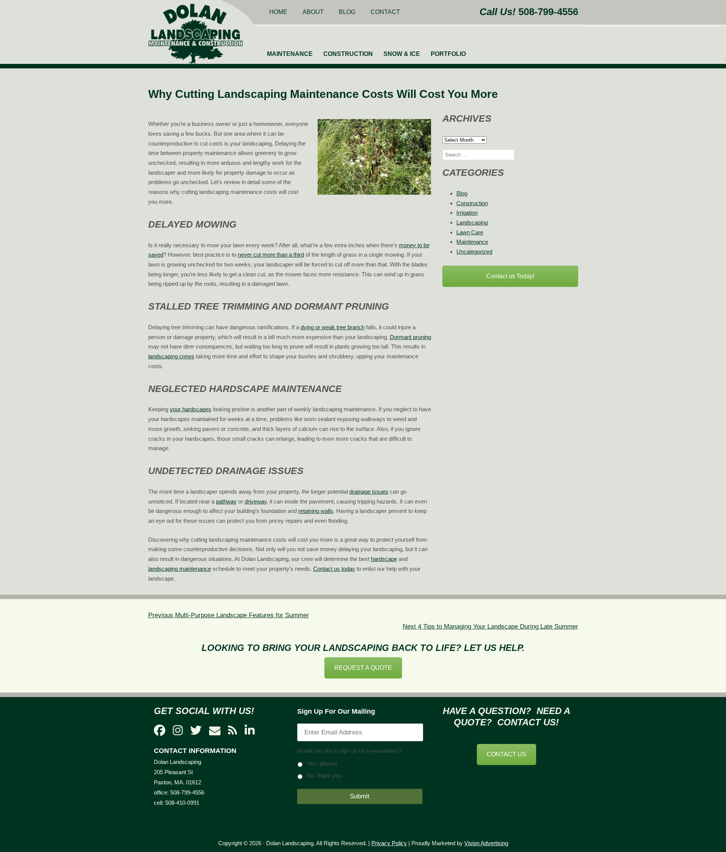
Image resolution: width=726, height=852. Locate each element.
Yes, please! (322, 764)
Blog (347, 12)
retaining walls (315, 511)
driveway (256, 501)
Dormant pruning (410, 337)
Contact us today (334, 568)
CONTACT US (506, 754)
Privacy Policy (389, 843)
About (313, 12)
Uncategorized (474, 251)
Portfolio (448, 54)
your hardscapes (190, 409)
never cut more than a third (271, 254)
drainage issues (368, 491)
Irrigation (467, 212)
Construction (348, 54)
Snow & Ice (401, 54)
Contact (385, 12)
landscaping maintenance (179, 568)
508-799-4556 (548, 11)
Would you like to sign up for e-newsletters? (351, 751)
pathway (226, 501)
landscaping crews (171, 356)
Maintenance (290, 54)
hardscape (384, 559)
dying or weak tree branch (333, 327)
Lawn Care (469, 232)
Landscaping (472, 222)
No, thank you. (325, 776)
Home (278, 12)
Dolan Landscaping (195, 34)
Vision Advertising (486, 843)
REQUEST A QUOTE (363, 668)
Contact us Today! (510, 276)
